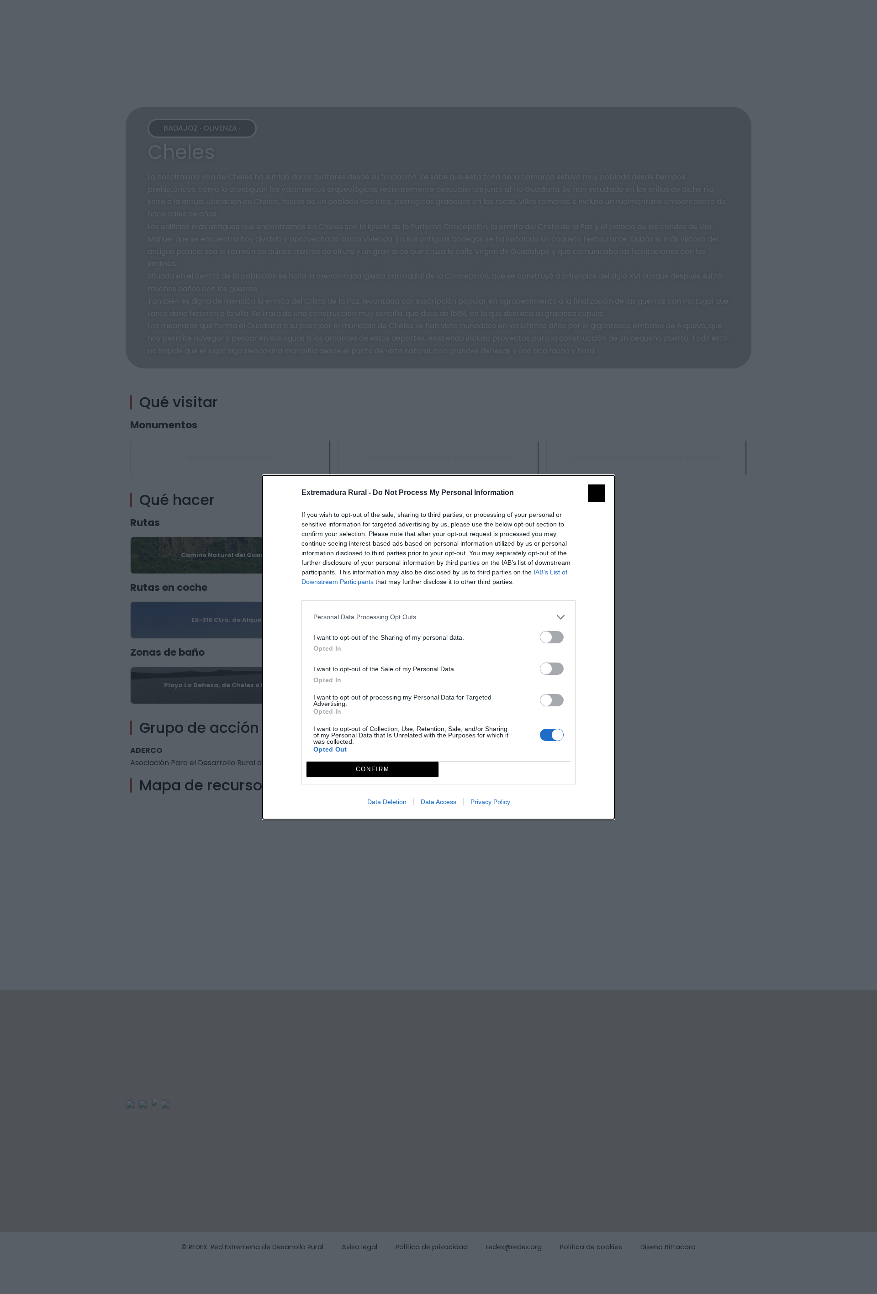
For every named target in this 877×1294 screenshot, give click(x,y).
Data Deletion (387, 801)
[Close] (596, 493)
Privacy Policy (490, 801)
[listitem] (438, 617)
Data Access (438, 801)
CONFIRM (373, 769)
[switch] (552, 637)
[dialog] (438, 647)
